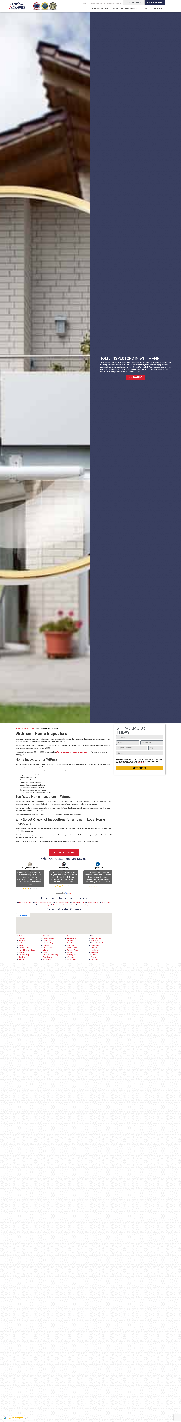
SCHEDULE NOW (155, 2)
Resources (144, 9)
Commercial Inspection (123, 9)
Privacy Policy (141, 762)
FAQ (84, 3)
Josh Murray (64, 868)
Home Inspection (100, 9)
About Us (158, 9)
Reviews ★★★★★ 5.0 (96, 3)
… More (71, 882)
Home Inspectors (28, 729)
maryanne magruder (30, 868)
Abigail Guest (98, 868)
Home (18, 729)
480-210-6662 (134, 2)
